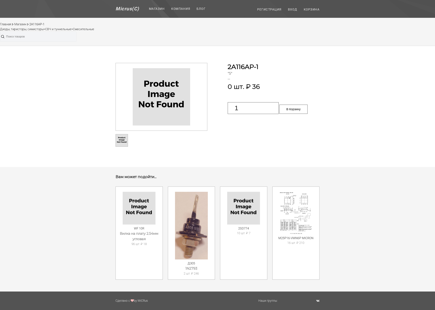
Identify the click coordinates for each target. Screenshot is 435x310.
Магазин (157, 9)
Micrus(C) (127, 9)
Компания (180, 9)
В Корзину (293, 109)
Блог (201, 9)
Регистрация (269, 9)
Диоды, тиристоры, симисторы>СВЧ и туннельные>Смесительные (47, 29)
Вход (292, 9)
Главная (5, 24)
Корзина (312, 9)
